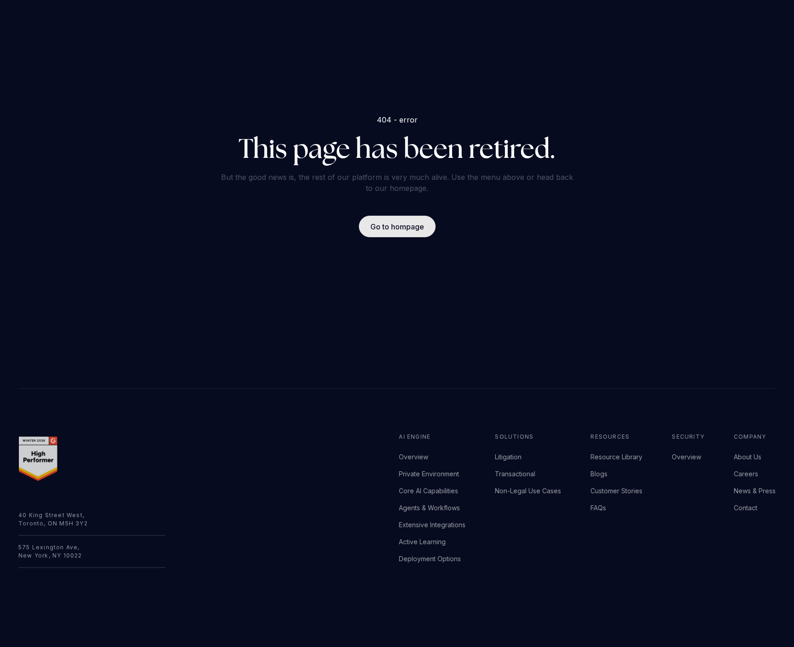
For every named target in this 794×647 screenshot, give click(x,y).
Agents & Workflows (429, 508)
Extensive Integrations (432, 525)
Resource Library (616, 457)
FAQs (598, 508)
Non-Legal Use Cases (528, 491)
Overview (413, 457)
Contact (745, 508)
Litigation (508, 457)
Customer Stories (616, 491)
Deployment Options (430, 559)
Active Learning (422, 542)
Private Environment (429, 474)
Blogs (598, 474)
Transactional (515, 474)
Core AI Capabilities (428, 491)
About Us (747, 457)
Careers (746, 474)
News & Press (755, 491)
